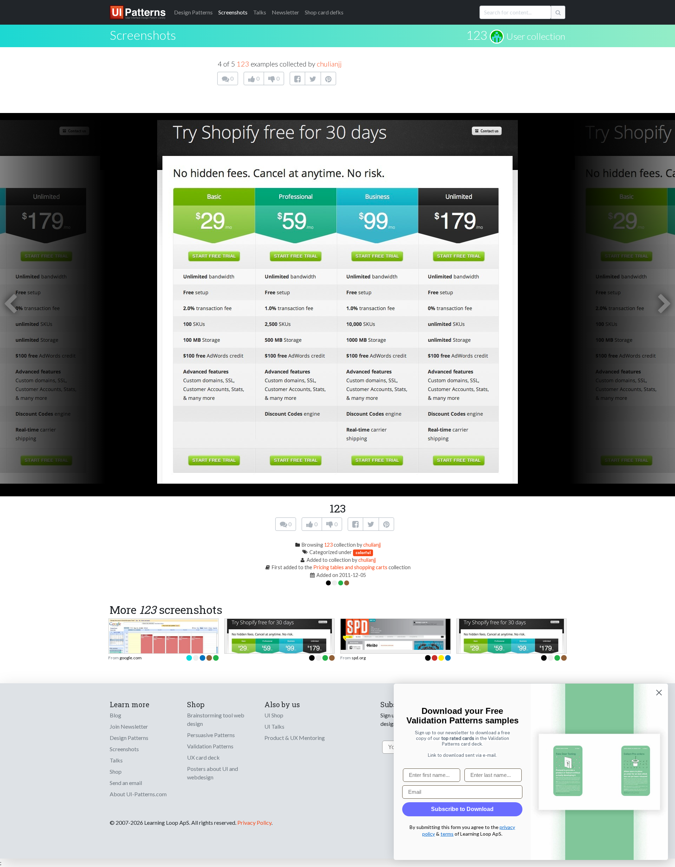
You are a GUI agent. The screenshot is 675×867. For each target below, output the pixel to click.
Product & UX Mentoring (294, 737)
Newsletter (285, 12)
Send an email (126, 782)
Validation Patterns (210, 746)
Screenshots (233, 12)
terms (447, 834)
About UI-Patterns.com (138, 794)
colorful (363, 552)
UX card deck (203, 757)
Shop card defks (324, 12)
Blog (115, 715)
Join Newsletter (129, 726)
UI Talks (274, 726)
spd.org (359, 657)
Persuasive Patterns (211, 734)
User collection (535, 36)
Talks (259, 12)
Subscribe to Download (462, 809)
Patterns (193, 12)
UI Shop (273, 715)
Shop (116, 771)
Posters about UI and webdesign (212, 772)
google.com (131, 657)
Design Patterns (129, 737)
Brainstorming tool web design (215, 719)
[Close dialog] (659, 692)
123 (476, 34)
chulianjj (329, 63)
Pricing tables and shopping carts (350, 567)
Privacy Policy (254, 822)
